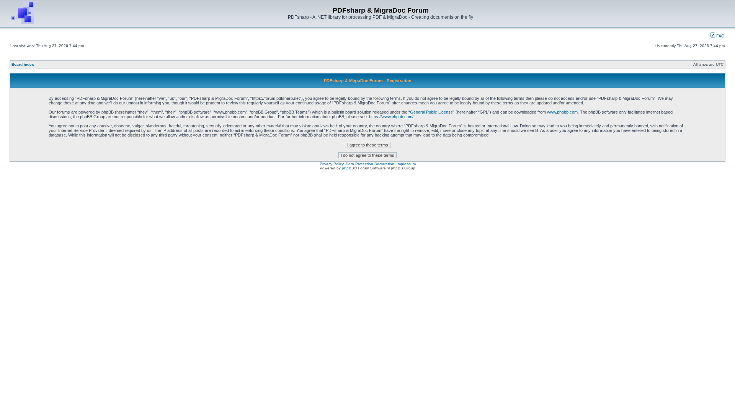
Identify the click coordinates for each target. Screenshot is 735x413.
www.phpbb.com (562, 112)
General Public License (431, 112)
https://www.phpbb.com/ (391, 116)
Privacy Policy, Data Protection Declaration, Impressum (368, 164)
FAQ (720, 36)
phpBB (348, 168)
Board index (22, 64)
